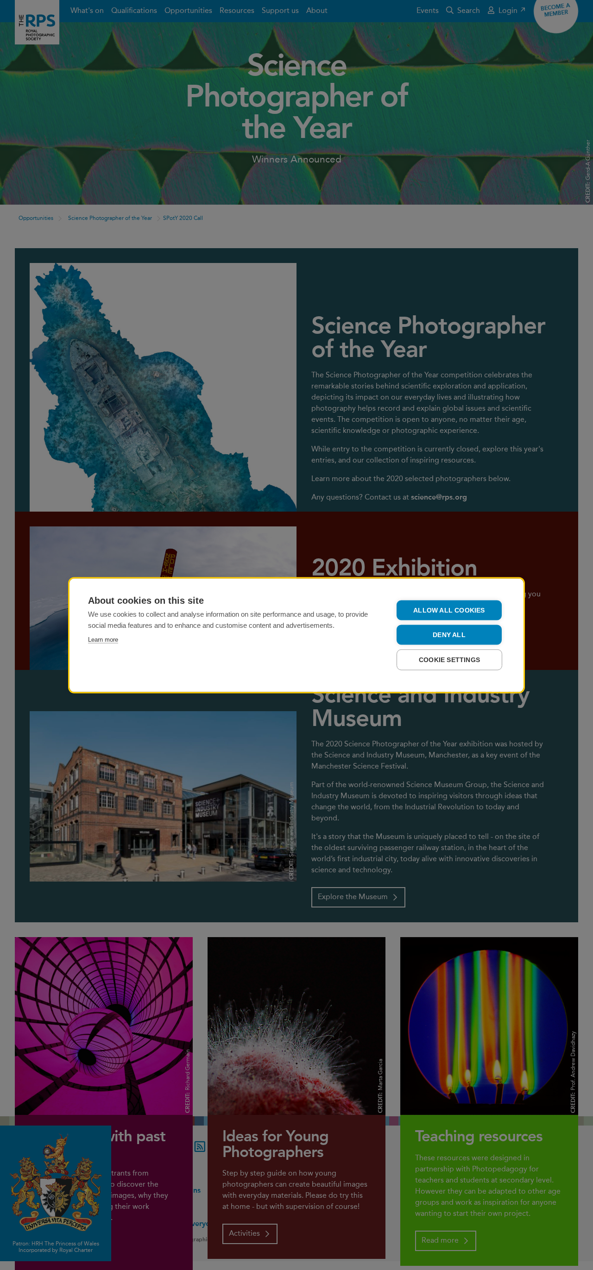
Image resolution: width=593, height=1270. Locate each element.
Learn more (103, 639)
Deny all (449, 634)
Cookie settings (449, 659)
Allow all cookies (449, 610)
